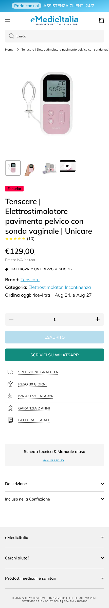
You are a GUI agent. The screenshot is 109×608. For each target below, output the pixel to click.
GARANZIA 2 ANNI (34, 408)
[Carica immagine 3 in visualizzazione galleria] (49, 168)
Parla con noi (26, 5)
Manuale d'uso (53, 460)
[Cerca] (9, 36)
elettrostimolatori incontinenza (59, 287)
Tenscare (30, 280)
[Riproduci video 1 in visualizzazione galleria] (68, 166)
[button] (101, 20)
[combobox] (54, 36)
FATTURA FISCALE (34, 420)
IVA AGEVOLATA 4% (35, 396)
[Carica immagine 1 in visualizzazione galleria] (13, 168)
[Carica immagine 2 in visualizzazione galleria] (31, 168)
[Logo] (54, 20)
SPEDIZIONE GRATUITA (38, 372)
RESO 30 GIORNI (32, 384)
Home (9, 49)
